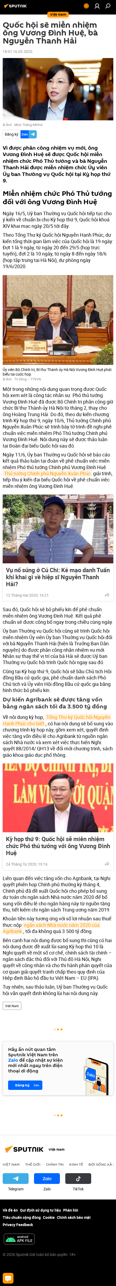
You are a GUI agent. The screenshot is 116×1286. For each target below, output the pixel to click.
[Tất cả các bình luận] (8, 1278)
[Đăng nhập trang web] (97, 6)
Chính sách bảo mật (74, 1217)
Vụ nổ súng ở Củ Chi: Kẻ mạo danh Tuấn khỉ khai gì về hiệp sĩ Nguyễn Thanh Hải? (58, 577)
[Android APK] (19, 1239)
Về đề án (10, 1210)
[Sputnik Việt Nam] (16, 7)
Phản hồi (70, 1210)
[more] (107, 594)
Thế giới (32, 1164)
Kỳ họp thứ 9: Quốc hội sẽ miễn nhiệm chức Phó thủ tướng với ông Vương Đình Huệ (58, 845)
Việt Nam (12, 1006)
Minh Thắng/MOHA (28, 125)
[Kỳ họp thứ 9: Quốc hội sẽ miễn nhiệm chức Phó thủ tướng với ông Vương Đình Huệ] (58, 797)
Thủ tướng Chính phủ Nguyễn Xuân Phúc (47, 473)
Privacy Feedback (18, 1224)
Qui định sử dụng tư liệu (40, 1210)
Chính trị (55, 1164)
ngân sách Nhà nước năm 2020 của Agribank (52, 928)
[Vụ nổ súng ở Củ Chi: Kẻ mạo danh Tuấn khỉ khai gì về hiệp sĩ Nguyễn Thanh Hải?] (58, 529)
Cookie (49, 1217)
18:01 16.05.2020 (17, 51)
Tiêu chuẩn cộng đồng (22, 1217)
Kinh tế (76, 1164)
